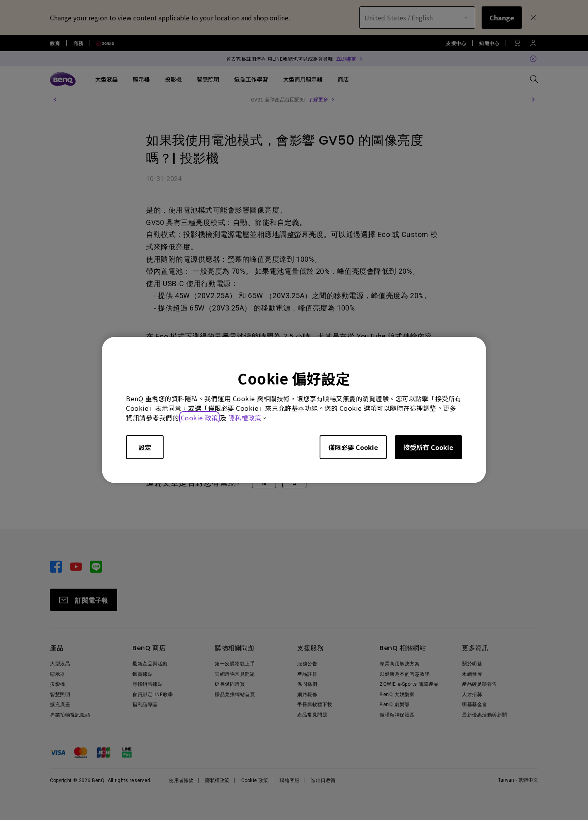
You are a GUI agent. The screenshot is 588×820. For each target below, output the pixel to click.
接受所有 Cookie (428, 447)
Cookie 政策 (199, 417)
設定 (144, 447)
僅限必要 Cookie (353, 447)
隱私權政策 (245, 417)
